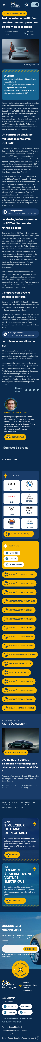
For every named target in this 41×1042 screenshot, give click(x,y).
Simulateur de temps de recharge (16, 829)
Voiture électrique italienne (21, 628)
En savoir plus (18, 437)
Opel (31, 195)
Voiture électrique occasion (22, 690)
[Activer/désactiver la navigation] (4, 5)
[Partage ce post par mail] (34, 390)
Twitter (13, 559)
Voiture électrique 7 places (21, 637)
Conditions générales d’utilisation (14, 1030)
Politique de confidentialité (12, 1027)
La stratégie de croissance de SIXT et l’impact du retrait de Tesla (19, 86)
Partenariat (7, 1022)
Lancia (26, 195)
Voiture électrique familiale (21, 699)
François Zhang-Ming (30, 786)
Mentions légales (8, 1034)
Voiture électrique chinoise (21, 610)
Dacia (29, 513)
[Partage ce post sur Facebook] (19, 390)
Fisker (11, 527)
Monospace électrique (19, 672)
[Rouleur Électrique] (15, 4)
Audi (11, 489)
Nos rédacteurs (26, 1019)
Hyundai (29, 527)
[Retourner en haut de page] (37, 1038)
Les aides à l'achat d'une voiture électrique (18, 875)
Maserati (26, 198)
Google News (16, 564)
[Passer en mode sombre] (35, 4)
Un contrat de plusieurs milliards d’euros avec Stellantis (20, 80)
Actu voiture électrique (25, 802)
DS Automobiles (8, 195)
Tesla (28, 124)
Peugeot (5, 198)
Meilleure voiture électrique (21, 708)
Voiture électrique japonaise (21, 583)
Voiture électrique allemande (22, 574)
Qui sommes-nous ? (10, 1019)
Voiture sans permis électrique (22, 655)
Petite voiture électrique (20, 664)
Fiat (16, 195)
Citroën (29, 192)
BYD (11, 502)
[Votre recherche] (26, 5)
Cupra (11, 515)
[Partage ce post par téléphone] (38, 390)
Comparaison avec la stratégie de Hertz (20, 90)
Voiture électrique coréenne (21, 592)
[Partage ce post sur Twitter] (26, 390)
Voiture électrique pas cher (21, 681)
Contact (17, 1022)
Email (3, 944)
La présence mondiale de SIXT (16, 93)
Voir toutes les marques (21, 534)
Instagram (25, 1006)
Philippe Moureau (30, 33)
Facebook (14, 553)
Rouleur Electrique (8, 802)
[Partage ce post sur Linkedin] (30, 390)
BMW (29, 489)
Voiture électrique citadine (21, 646)
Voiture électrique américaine (22, 601)
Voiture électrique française (21, 619)
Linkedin (11, 1012)
